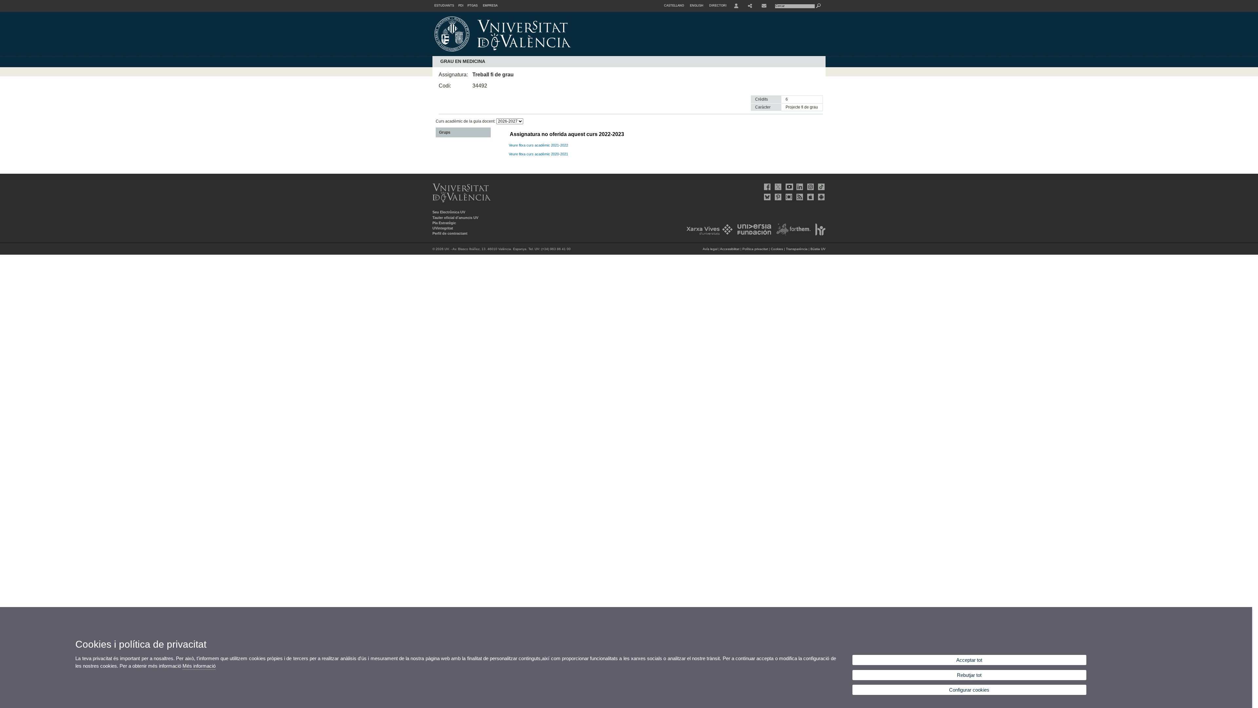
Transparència (797, 249)
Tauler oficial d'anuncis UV (455, 218)
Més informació (199, 666)
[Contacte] (765, 6)
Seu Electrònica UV (448, 212)
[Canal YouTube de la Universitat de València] (788, 187)
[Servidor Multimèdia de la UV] (788, 197)
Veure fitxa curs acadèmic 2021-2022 (538, 145)
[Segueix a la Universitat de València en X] (777, 187)
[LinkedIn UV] (799, 187)
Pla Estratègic (444, 223)
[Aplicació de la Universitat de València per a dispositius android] (821, 197)
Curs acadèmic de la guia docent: (466, 121)
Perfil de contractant (449, 233)
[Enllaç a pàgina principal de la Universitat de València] (558, 53)
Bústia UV (818, 249)
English (696, 5)
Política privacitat (755, 249)
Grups (444, 132)
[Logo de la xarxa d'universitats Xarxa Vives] (708, 234)
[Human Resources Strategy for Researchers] (818, 234)
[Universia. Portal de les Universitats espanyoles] (753, 234)
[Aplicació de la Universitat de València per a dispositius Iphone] (810, 197)
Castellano (674, 5)
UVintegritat (442, 228)
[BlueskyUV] (767, 197)
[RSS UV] (799, 197)
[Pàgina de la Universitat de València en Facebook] (767, 187)
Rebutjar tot (969, 675)
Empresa (490, 5)
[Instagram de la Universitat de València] (810, 187)
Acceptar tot (969, 660)
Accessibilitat (729, 249)
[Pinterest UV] (777, 197)
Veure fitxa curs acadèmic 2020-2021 (538, 154)
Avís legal (710, 249)
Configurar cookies (969, 690)
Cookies (777, 249)
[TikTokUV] (821, 187)
